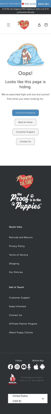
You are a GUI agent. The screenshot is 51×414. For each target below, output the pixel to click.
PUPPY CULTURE (30, 4)
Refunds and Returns (21, 237)
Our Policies (16, 272)
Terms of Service (18, 254)
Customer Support (19, 297)
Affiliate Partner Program (23, 323)
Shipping (14, 263)
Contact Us (15, 315)
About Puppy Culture (21, 332)
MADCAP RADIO (43, 4)
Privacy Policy (17, 246)
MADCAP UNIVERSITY (10, 4)
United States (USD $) (20, 398)
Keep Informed (17, 306)
